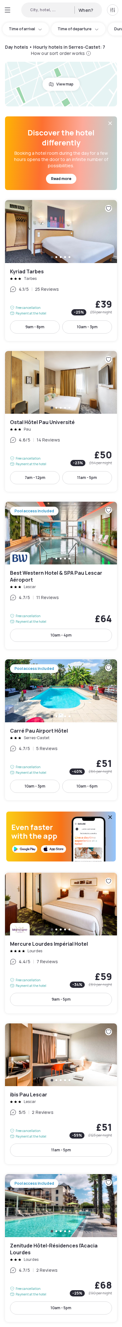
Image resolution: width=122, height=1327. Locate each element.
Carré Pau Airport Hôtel (61, 729)
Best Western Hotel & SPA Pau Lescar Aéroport (61, 575)
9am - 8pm (34, 326)
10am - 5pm (61, 1307)
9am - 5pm (61, 999)
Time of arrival (22, 29)
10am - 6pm (87, 786)
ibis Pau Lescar (61, 1093)
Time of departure (75, 29)
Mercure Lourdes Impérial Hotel (61, 943)
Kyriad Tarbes (61, 270)
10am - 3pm (87, 326)
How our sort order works (58, 53)
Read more (61, 178)
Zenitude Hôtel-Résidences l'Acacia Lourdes (61, 1248)
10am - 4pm (61, 635)
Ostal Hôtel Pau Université (61, 421)
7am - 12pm (35, 477)
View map (65, 84)
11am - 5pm (87, 477)
